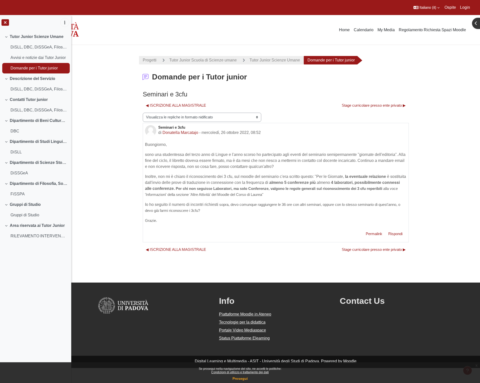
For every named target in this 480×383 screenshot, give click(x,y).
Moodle (349, 361)
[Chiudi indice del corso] (5, 22)
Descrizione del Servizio (32, 78)
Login (465, 7)
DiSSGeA (19, 173)
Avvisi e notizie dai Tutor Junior (38, 57)
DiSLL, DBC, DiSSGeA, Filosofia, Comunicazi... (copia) (38, 89)
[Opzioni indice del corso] (64, 22)
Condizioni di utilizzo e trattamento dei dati (240, 372)
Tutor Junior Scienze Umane (37, 36)
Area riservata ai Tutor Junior (37, 225)
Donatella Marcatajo (180, 132)
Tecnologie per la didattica (242, 322)
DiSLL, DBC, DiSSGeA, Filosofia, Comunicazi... (38, 47)
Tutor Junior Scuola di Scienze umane (203, 60)
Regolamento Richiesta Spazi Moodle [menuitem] (432, 30)
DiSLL (16, 152)
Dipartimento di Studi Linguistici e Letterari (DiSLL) (39, 141)
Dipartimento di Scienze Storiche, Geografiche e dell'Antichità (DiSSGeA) (39, 162)
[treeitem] (36, 52)
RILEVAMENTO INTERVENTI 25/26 (38, 236)
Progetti (149, 60)
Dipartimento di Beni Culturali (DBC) (39, 120)
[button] (426, 7)
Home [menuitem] (344, 30)
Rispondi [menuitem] (395, 234)
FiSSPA (17, 194)
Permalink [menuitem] (374, 234)
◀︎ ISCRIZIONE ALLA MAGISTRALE (176, 105)
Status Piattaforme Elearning (244, 338)
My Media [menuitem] (386, 30)
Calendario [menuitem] (364, 30)
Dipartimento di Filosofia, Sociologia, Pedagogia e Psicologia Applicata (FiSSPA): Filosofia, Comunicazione (39, 183)
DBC (14, 131)
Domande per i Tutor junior (34, 68)
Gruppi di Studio (25, 204)
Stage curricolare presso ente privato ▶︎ (374, 105)
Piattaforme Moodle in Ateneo (245, 314)
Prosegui (240, 379)
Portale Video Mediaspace (242, 330)
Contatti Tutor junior (29, 99)
